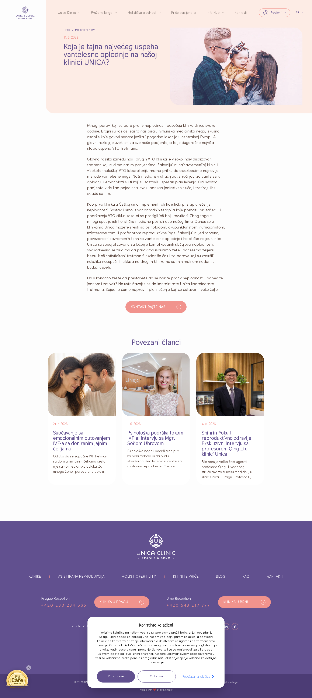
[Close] (28, 667)
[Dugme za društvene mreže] (226, 626)
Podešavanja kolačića (196, 676)
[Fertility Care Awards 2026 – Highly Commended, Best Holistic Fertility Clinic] (17, 679)
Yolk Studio (166, 689)
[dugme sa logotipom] (25, 12)
